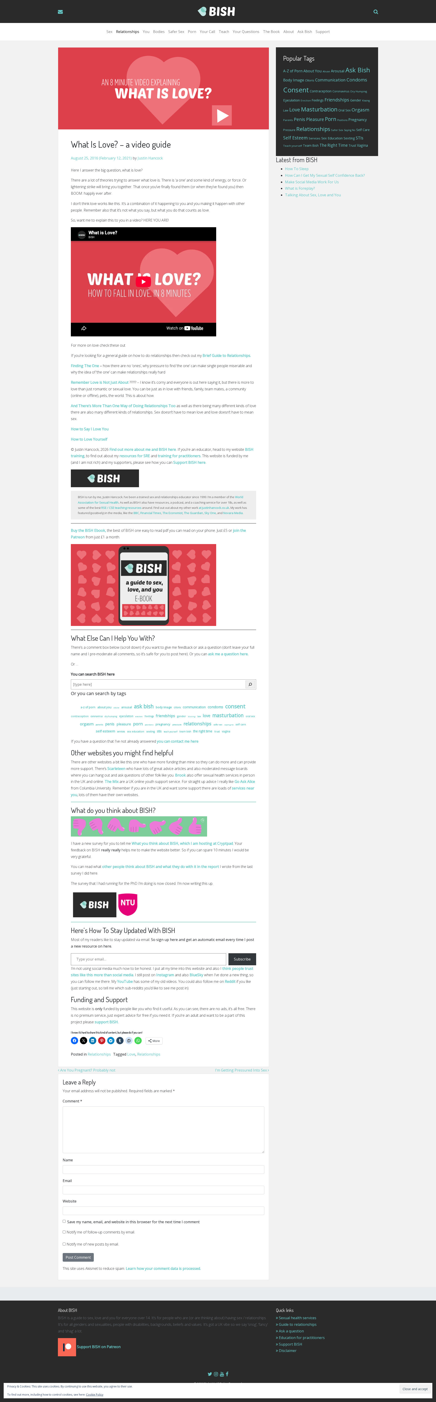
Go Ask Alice (245, 781)
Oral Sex (250, 716)
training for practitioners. (179, 455)
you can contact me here (177, 741)
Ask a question (291, 1331)
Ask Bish (304, 31)
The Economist (173, 513)
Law (199, 716)
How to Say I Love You (90, 428)
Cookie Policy (94, 1395)
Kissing (191, 716)
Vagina (226, 731)
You (146, 31)
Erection (139, 716)
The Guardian (193, 513)
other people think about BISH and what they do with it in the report (160, 866)
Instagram (165, 974)
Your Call (207, 31)
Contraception (80, 716)
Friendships (165, 715)
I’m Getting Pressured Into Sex (241, 1070)
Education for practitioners (301, 1337)
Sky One (210, 513)
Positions (149, 724)
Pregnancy (163, 724)
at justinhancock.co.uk (214, 508)
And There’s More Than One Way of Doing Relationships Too (123, 405)
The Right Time (202, 731)
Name (68, 1159)
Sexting (150, 731)
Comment (72, 1101)
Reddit (230, 981)
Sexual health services (297, 1317)
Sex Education (135, 731)
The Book (271, 31)
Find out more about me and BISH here (142, 449)
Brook (180, 775)
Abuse (116, 707)
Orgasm (87, 723)
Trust (217, 731)
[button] (376, 11)
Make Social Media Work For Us (312, 181)
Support (323, 31)
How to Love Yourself (89, 439)
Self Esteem (105, 731)
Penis (109, 724)
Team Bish (185, 731)
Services (121, 731)
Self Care (240, 724)
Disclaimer (287, 1350)
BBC (136, 513)
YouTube (125, 981)
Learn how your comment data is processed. (163, 1268)
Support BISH (290, 1344)
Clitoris (177, 707)
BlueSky (196, 974)
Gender (181, 716)
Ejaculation (126, 716)
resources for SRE (135, 455)
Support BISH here (189, 462)
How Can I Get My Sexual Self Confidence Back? (325, 175)
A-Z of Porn (88, 707)
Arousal (126, 707)
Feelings (149, 716)
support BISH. (107, 1021)
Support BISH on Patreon (98, 1346)
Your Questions (246, 31)
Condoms (215, 706)
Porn (192, 31)
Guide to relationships (297, 1324)
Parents (99, 724)
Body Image (164, 707)
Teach (224, 31)
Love (206, 715)
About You (104, 707)
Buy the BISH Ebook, (88, 530)
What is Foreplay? (300, 188)
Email (67, 1180)
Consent (235, 706)
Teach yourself (170, 731)
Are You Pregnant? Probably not (87, 1070)
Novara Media (233, 513)
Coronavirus (97, 716)
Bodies (159, 31)
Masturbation (228, 715)
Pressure (176, 724)
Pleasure (123, 724)
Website (70, 1201)
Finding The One (85, 365)
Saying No (228, 724)
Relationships (127, 31)
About (288, 31)
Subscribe (242, 959)
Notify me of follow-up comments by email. (101, 1232)
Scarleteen (116, 768)
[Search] (250, 684)
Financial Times (150, 513)
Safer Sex (176, 31)
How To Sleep (297, 168)
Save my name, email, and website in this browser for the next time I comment (133, 1221)
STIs (159, 731)
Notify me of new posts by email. (93, 1244)
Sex (109, 31)
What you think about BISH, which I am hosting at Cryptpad (182, 843)
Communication (194, 707)
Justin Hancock (150, 158)
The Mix (112, 781)
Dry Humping (111, 716)
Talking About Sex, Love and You (313, 194)
